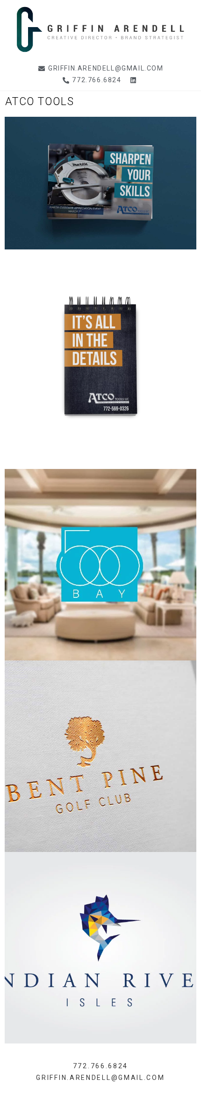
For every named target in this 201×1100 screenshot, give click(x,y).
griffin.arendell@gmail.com (100, 1077)
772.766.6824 (100, 1066)
